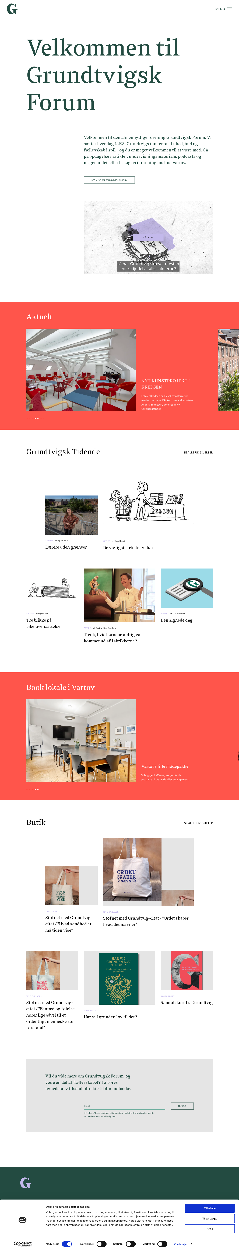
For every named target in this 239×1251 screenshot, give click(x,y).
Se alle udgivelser (198, 452)
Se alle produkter (198, 823)
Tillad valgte (209, 1218)
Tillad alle (210, 1208)
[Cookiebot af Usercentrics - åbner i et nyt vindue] (22, 1244)
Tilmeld (182, 1106)
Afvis (210, 1228)
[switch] (102, 1244)
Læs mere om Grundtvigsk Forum (109, 180)
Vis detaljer (181, 1244)
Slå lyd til (148, 237)
